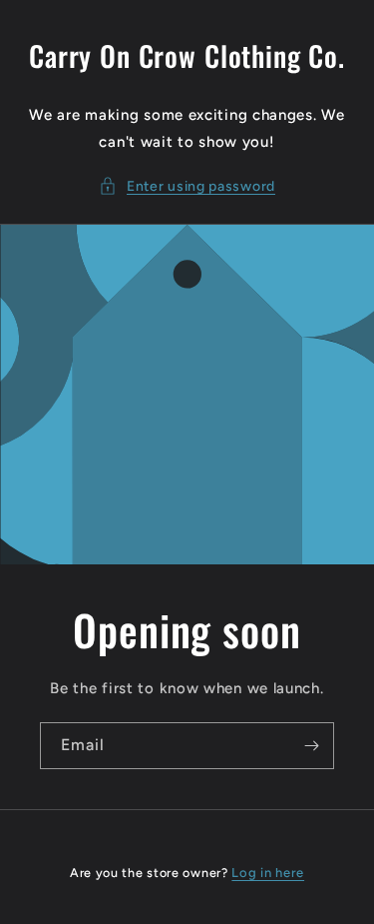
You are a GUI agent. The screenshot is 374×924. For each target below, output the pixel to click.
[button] (187, 186)
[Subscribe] (311, 745)
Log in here (267, 872)
